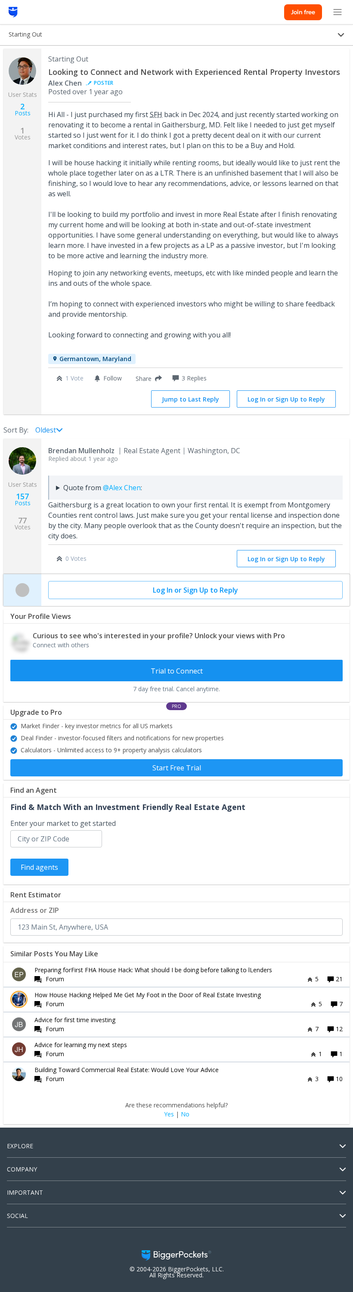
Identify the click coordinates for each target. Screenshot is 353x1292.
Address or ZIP (34, 910)
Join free (303, 12)
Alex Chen (65, 83)
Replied (83, 458)
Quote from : (102, 487)
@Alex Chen (122, 487)
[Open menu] (337, 12)
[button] (147, 378)
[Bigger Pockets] (13, 12)
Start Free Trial (176, 768)
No (185, 1114)
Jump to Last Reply (190, 399)
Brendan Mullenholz (81, 450)
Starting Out (68, 59)
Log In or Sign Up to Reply (286, 399)
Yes (169, 1114)
